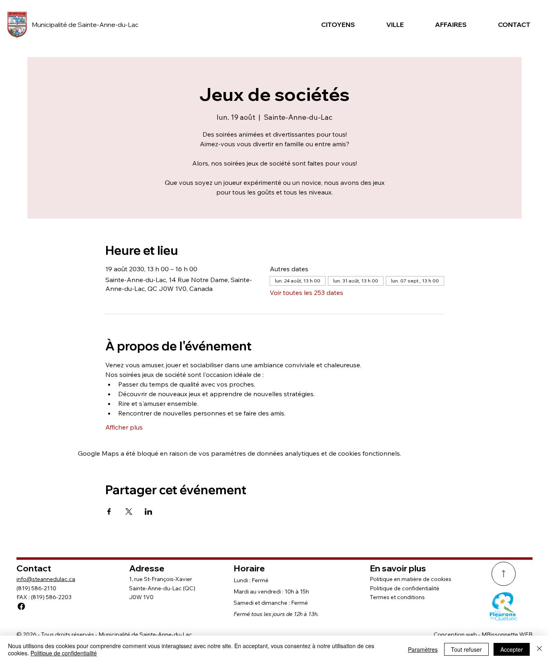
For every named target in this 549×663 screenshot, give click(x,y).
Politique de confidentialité (404, 588)
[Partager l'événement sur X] (129, 511)
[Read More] (504, 574)
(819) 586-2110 (36, 588)
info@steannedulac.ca (45, 579)
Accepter (511, 649)
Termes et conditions (397, 597)
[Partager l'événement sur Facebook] (109, 511)
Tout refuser (466, 649)
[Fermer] (539, 649)
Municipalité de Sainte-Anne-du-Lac (85, 24)
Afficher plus (124, 427)
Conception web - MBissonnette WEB (483, 634)
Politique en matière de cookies (410, 579)
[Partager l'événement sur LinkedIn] (148, 511)
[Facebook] (21, 606)
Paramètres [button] (423, 649)
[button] (334, 24)
